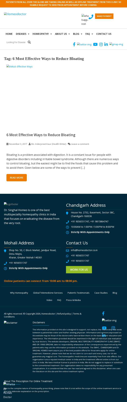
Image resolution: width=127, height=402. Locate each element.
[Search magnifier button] (29, 42)
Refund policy (64, 313)
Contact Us (103, 33)
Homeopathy (41, 33)
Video (49, 300)
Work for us (79, 269)
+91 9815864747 (99, 221)
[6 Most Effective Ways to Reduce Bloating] (63, 96)
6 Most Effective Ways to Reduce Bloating (40, 135)
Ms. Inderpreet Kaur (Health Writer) (48, 143)
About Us (61, 33)
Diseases (21, 33)
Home (9, 33)
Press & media (73, 300)
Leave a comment (80, 143)
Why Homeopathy (19, 292)
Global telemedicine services (48, 292)
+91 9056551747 (80, 221)
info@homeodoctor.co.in (84, 250)
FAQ (87, 33)
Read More (16, 177)
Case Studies (101, 292)
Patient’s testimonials (78, 292)
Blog (76, 33)
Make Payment (104, 16)
